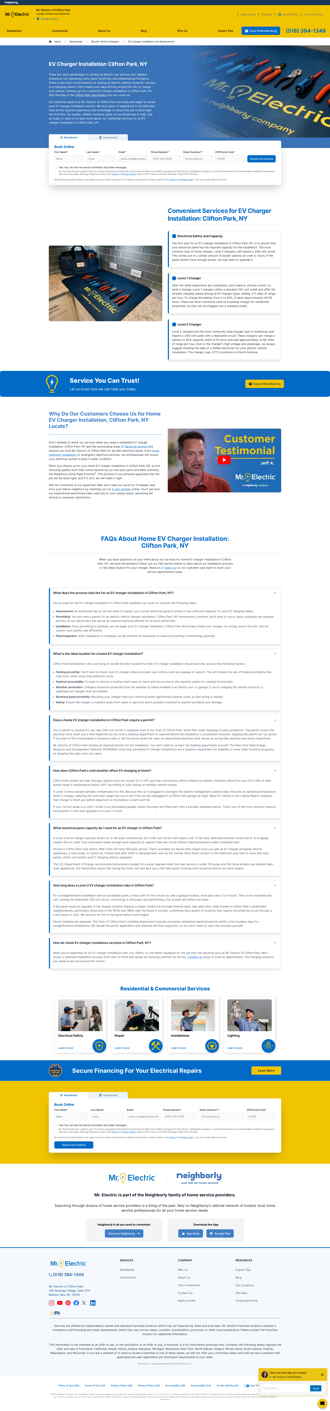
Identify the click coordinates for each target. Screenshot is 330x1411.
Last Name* (93, 152)
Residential (70, 137)
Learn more (65, 1047)
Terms (115, 174)
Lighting (233, 1035)
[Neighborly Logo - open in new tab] (11, 2)
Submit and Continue (261, 158)
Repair (119, 1035)
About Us (184, 1277)
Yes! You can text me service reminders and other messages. (93, 167)
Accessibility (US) (175, 1385)
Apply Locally (187, 1300)
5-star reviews (121, 489)
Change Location (49, 19)
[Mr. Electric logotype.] (132, 1178)
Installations (180, 1035)
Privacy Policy (129, 174)
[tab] (104, 30)
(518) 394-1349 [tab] (306, 31)
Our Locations (245, 1285)
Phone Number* (160, 152)
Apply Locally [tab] (248, 14)
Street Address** (193, 152)
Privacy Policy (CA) (149, 1385)
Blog (238, 1277)
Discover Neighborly (121, 1233)
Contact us (195, 957)
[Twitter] (84, 1303)
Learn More (266, 1070)
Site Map (241, 1293)
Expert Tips (243, 1269)
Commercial (110, 137)
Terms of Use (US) (68, 1385)
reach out (170, 567)
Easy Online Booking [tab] (263, 30)
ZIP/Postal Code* (225, 152)
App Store (193, 1233)
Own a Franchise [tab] (313, 14)
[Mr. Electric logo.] (17, 14)
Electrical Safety (70, 1035)
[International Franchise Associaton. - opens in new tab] (55, 1313)
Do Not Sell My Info (227, 1385)
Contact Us (185, 1293)
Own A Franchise (189, 1285)
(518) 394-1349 (68, 1274)
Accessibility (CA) (201, 1385)
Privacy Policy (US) (122, 1385)
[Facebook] (76, 1303)
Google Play (222, 1233)
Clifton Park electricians (90, 95)
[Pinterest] (68, 1303)
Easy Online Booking (267, 383)
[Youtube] (60, 1303)
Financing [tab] (266, 14)
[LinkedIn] (93, 1303)
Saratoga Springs (136, 446)
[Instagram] (51, 1303)
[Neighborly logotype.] (199, 1178)
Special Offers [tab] (290, 14)
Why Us (183, 1269)
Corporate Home (247, 1300)
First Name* (61, 152)
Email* (122, 152)
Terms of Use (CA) (95, 1385)
